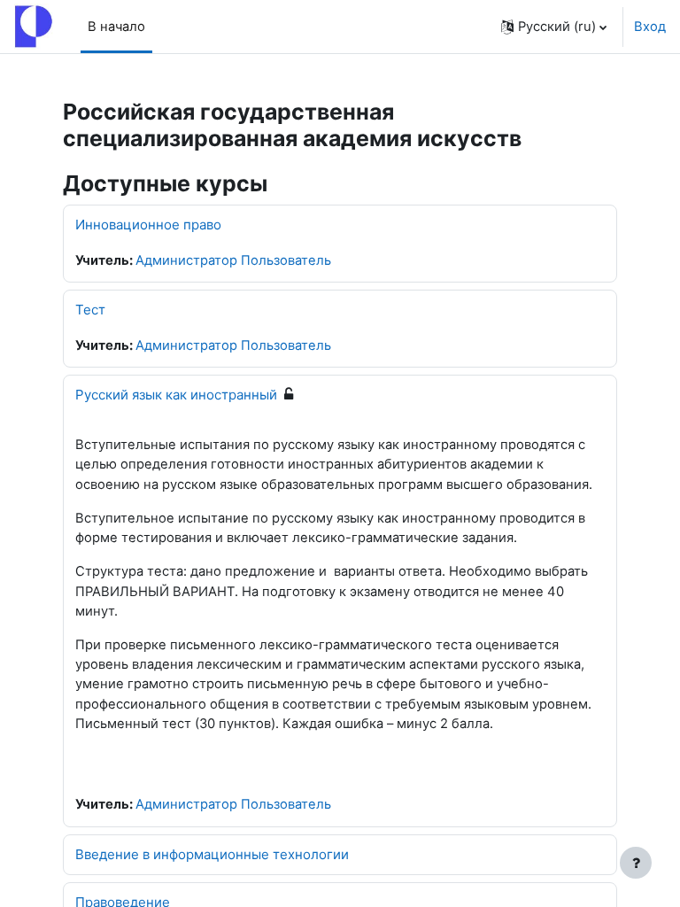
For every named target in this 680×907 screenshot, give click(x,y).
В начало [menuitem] (116, 27)
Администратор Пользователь (233, 260)
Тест (90, 309)
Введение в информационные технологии (212, 854)
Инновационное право (148, 224)
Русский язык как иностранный (176, 394)
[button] (554, 26)
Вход (650, 27)
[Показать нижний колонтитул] (636, 863)
